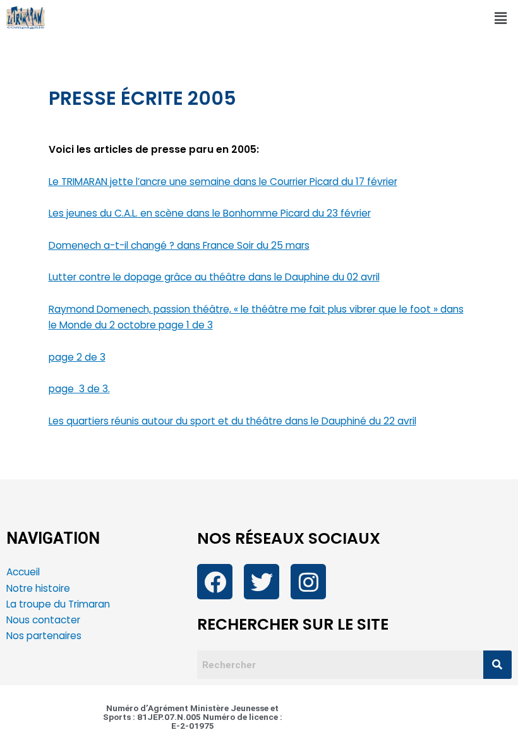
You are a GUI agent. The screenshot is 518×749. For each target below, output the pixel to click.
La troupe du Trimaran (58, 604)
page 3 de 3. (79, 388)
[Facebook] (214, 581)
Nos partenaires (43, 635)
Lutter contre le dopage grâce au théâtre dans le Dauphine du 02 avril (214, 277)
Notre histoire (38, 588)
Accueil (23, 571)
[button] (501, 18)
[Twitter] (261, 581)
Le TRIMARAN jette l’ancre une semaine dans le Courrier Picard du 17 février (223, 181)
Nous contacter (44, 619)
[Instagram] (308, 581)
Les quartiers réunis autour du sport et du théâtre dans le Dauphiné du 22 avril (232, 421)
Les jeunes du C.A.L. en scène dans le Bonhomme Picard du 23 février (210, 213)
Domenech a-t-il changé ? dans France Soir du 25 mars (179, 245)
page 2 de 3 (77, 357)
